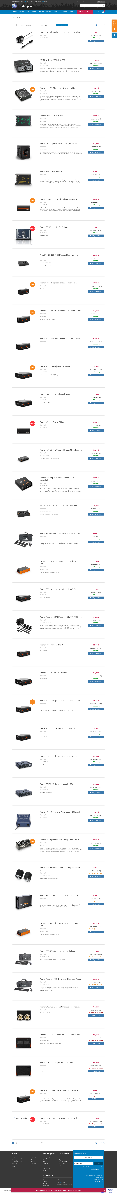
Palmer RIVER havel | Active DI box (53, 645)
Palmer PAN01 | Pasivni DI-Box (51, 171)
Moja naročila (62, 1160)
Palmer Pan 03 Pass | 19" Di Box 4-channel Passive (59, 1118)
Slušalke (65, 12)
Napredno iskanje (62, 25)
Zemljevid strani (47, 1185)
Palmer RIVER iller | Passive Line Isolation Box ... (58, 282)
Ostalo (71, 12)
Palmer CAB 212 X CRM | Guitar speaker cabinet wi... (60, 1007)
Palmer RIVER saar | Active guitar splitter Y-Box (58, 589)
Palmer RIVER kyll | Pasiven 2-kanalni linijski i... (58, 728)
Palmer (18, 17)
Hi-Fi (31, 1167)
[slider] (43, 35)
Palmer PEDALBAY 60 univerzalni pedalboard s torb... (60, 533)
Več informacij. (77, 1190)
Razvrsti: (22, 25)
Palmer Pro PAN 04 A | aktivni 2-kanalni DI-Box (58, 88)
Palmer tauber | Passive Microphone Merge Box (58, 199)
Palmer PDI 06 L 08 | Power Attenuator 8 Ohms (58, 756)
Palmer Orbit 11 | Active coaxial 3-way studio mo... (59, 143)
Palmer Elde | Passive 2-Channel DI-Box (55, 394)
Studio (34, 12)
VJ (31, 1169)
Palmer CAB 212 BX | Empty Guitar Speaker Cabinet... (60, 1034)
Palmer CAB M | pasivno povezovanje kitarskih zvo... (60, 839)
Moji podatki (62, 1165)
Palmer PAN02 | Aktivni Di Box (51, 115)
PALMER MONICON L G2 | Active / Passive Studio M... (60, 505)
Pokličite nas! (96, 1015)
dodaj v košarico (96, 41)
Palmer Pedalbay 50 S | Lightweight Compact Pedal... (60, 979)
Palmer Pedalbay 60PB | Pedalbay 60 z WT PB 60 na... (61, 617)
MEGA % (89, 12)
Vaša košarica (99, 11)
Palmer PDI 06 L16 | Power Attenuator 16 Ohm (58, 784)
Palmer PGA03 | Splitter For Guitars (54, 227)
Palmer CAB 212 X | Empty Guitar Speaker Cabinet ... (60, 1062)
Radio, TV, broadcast (35, 1158)
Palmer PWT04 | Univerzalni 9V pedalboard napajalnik (57, 479)
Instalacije (32, 1162)
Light (55, 12)
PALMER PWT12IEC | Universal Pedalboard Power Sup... (59, 562)
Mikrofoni (48, 12)
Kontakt (69, 2)
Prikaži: (41, 25)
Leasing (83, 2)
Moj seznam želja (63, 1162)
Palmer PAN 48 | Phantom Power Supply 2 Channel (60, 812)
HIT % (81, 12)
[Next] (101, 25)
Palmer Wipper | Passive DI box (52, 422)
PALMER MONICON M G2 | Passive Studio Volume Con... (59, 256)
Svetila (32, 1165)
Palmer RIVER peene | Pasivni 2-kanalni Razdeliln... (59, 366)
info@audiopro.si (95, 1169)
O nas (66, 2)
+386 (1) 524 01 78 (98, 1181)
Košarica (61, 1158)
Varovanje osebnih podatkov (47, 1161)
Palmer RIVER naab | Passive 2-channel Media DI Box (60, 700)
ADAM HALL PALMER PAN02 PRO (52, 60)
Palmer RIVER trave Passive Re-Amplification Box (59, 1090)
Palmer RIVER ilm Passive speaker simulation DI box (60, 310)
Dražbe (45, 1170)
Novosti (92, 2)
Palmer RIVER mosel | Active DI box (53, 672)
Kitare (15, 12)
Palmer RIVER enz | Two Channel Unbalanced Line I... (60, 338)
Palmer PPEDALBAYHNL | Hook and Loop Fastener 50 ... (60, 869)
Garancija (88, 2)
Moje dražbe (62, 1163)
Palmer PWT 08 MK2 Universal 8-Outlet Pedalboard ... (61, 450)
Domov (13, 17)
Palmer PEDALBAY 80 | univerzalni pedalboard (58, 951)
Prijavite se (101, 2)
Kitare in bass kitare (17, 1162)
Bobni (28, 12)
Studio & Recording (17, 1158)
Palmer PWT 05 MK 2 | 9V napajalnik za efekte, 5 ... (59, 895)
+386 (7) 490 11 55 (98, 1179)
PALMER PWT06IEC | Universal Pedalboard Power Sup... (59, 924)
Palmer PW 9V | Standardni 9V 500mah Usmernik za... (61, 32)
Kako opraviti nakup (76, 2)
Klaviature (21, 12)
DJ (59, 12)
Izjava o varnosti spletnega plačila (47, 1168)
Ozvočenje (41, 12)
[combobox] (31, 25)
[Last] (104, 25)
